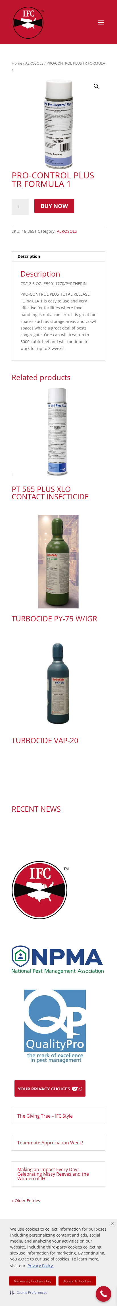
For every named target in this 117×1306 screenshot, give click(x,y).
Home (17, 63)
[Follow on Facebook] (52, 789)
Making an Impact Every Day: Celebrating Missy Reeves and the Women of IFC (53, 1174)
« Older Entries (26, 1200)
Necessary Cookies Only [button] (32, 1281)
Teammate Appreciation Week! (50, 1143)
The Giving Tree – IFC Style (45, 1116)
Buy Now (54, 206)
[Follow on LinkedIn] (64, 789)
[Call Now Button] (103, 1294)
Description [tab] (29, 256)
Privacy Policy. (41, 1265)
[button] (29, 1292)
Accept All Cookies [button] (77, 1281)
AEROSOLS (34, 63)
